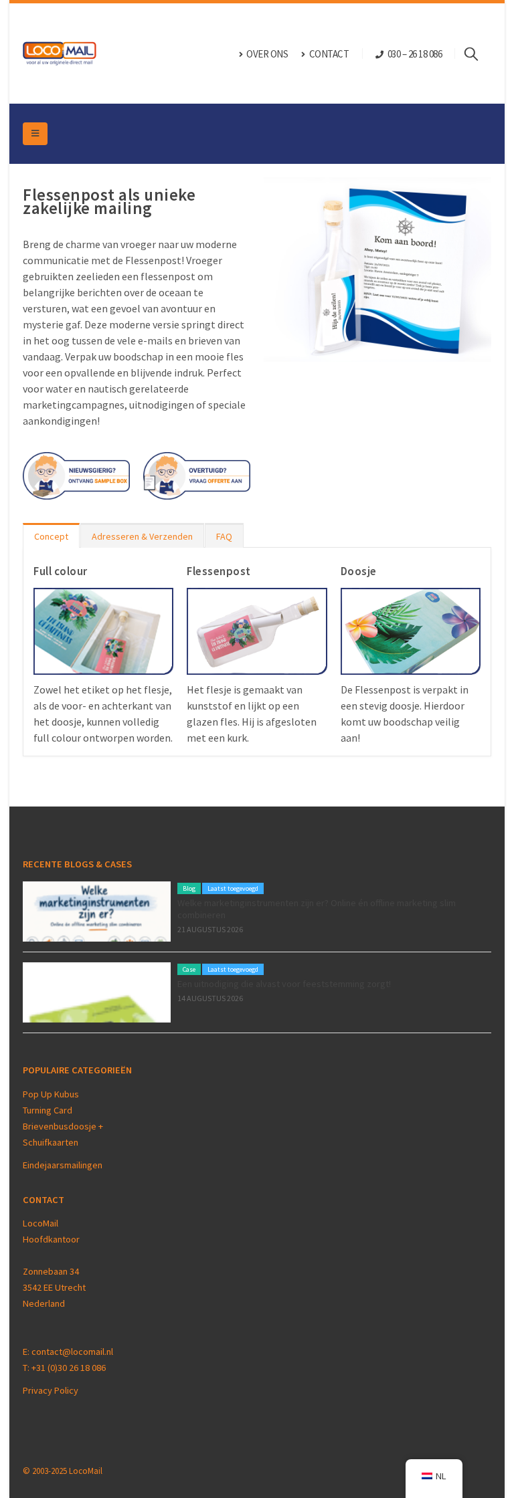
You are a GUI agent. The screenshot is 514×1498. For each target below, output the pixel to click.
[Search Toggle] (477, 53)
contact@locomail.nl (72, 1352)
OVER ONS (267, 53)
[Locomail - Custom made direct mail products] (59, 53)
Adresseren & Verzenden (142, 536)
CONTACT (329, 53)
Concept (51, 536)
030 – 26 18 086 (415, 53)
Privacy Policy (50, 1390)
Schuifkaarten (50, 1142)
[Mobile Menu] (35, 133)
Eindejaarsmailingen (62, 1165)
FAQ (224, 536)
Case (189, 969)
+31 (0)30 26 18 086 (68, 1368)
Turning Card (47, 1110)
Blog (189, 888)
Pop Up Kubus (51, 1094)
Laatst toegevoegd (232, 888)
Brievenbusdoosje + (64, 1126)
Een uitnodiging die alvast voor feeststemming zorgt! (284, 984)
